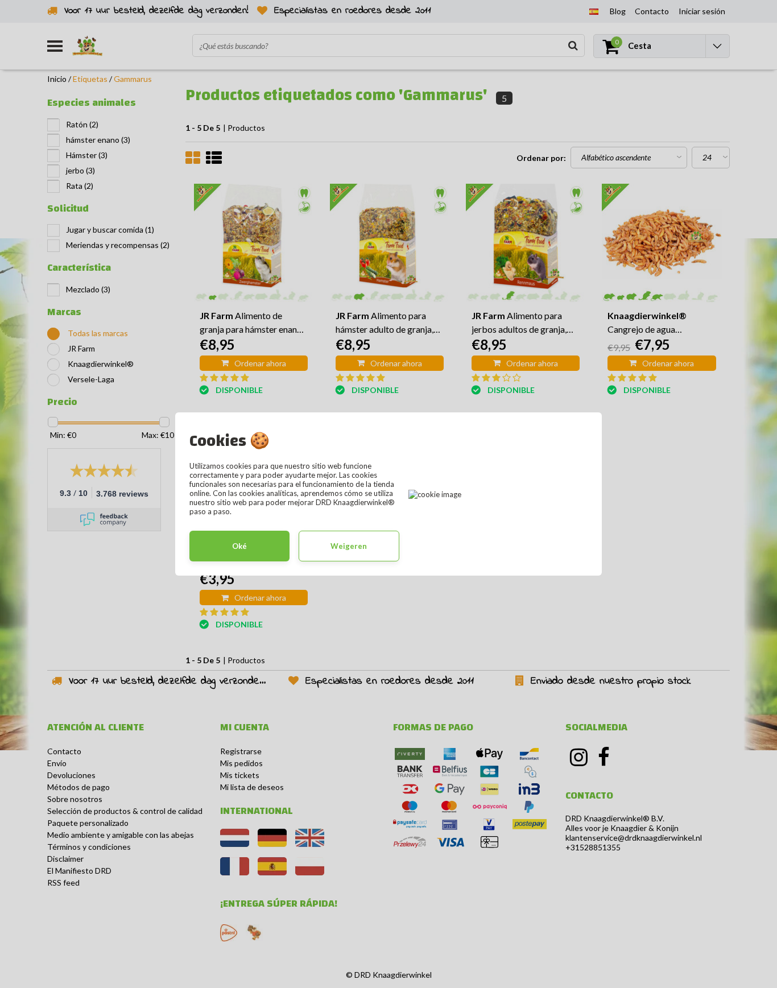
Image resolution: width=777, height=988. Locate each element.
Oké (239, 546)
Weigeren (348, 546)
